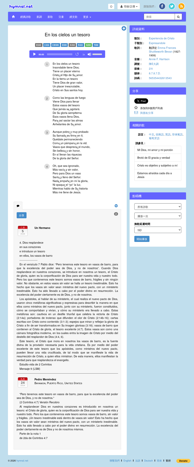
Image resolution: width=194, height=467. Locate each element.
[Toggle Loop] (77, 54)
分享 (21, 215)
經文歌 (73, 17)
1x (84, 54)
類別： (138, 38)
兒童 (61, 17)
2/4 (151, 68)
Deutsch (148, 460)
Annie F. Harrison (159, 59)
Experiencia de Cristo (161, 38)
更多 (86, 17)
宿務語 (160, 134)
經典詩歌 (25, 17)
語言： (142, 134)
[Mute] (89, 54)
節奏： (138, 68)
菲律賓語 (177, 134)
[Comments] (18, 206)
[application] (67, 54)
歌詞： (138, 48)
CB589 (55, 45)
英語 (168, 134)
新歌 (50, 17)
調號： (138, 64)
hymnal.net (22, 460)
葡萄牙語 (154, 138)
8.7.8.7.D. (155, 73)
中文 (151, 134)
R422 (80, 45)
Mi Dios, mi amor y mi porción (155, 150)
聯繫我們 (115, 460)
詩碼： (138, 78)
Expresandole (157, 43)
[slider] (97, 54)
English (127, 460)
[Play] (34, 54)
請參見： (140, 143)
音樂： (138, 59)
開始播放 (142, 239)
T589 (96, 45)
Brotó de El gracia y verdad (153, 157)
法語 (137, 460)
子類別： (139, 43)
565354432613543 (160, 78)
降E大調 (154, 64)
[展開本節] (124, 28)
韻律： (138, 73)
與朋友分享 (146, 113)
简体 (159, 460)
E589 (64, 45)
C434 (46, 45)
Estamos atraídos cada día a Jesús (154, 175)
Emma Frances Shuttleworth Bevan (162, 49)
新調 (39, 17)
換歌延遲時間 (142, 224)
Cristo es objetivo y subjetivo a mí (157, 165)
